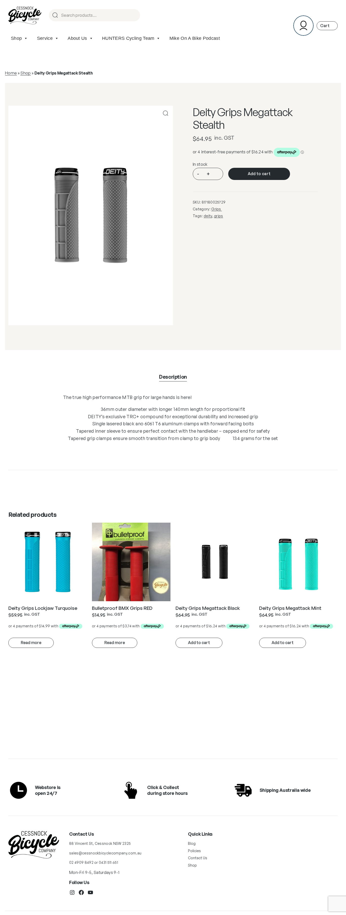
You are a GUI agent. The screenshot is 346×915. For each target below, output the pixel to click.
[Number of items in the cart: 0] (327, 25)
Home (11, 73)
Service (45, 38)
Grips (216, 209)
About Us (77, 38)
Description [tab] (173, 377)
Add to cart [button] (199, 642)
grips (218, 216)
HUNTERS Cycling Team (128, 38)
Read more (31, 642)
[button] (165, 113)
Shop (16, 38)
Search (134, 15)
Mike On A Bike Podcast (194, 38)
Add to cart (259, 173)
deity (208, 216)
